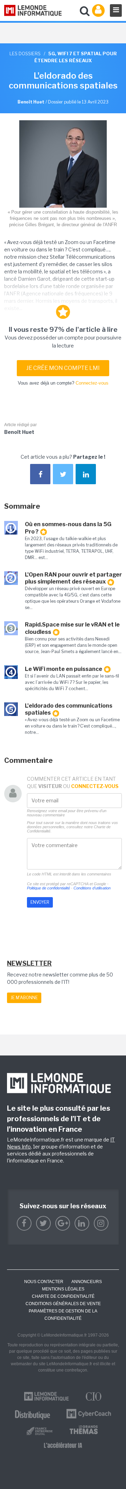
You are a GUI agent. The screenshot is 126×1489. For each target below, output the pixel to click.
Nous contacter (43, 1281)
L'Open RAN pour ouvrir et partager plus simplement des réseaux (73, 578)
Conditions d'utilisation (92, 888)
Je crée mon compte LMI (63, 368)
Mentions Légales (63, 1289)
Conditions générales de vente (63, 1303)
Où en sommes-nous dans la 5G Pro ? (68, 528)
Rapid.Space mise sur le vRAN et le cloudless (72, 628)
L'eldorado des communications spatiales (68, 709)
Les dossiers (25, 53)
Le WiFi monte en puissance (63, 669)
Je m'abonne (24, 997)
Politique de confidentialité (48, 888)
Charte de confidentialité (63, 1296)
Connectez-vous (92, 383)
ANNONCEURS (86, 1281)
